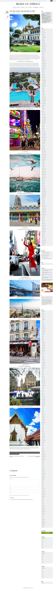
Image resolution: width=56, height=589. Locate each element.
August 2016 (43, 160)
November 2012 (43, 229)
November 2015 (43, 174)
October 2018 (43, 120)
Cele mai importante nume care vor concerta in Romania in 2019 (33, 456)
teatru (45, 21)
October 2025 (43, 311)
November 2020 (43, 82)
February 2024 (43, 317)
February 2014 (43, 206)
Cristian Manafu (25, 151)
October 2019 (43, 102)
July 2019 (43, 106)
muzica (46, 20)
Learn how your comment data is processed (26, 499)
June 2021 (43, 71)
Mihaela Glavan (43, 20)
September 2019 (43, 103)
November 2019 (43, 100)
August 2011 (43, 243)
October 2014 (43, 194)
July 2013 (43, 217)
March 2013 (43, 223)
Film (42, 543)
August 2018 (43, 123)
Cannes (50, 15)
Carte (42, 569)
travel (49, 21)
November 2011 (43, 240)
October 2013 (43, 494)
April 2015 (43, 185)
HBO (42, 17)
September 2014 (43, 477)
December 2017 (43, 417)
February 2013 (43, 225)
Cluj (46, 16)
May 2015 (43, 183)
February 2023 (43, 43)
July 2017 (43, 143)
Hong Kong (27, 452)
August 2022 (43, 51)
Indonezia (30, 452)
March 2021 (43, 357)
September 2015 (43, 177)
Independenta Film (48, 17)
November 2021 (43, 65)
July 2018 (43, 125)
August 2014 (43, 197)
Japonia (37, 452)
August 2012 (43, 514)
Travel (18, 13)
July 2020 (43, 88)
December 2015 (43, 454)
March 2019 (43, 394)
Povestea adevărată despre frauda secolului (46, 258)
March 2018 (43, 131)
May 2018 (43, 128)
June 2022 (43, 54)
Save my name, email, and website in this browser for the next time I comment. (19, 495)
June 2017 (43, 145)
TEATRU (18, 7)
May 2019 (43, 391)
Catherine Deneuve (44, 16)
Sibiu (50, 21)
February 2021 (43, 77)
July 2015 (43, 180)
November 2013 (43, 211)
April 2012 (43, 517)
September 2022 (43, 331)
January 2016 (43, 171)
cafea (48, 15)
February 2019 (43, 114)
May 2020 (43, 91)
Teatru (42, 546)
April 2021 (43, 74)
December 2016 (43, 154)
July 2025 (43, 31)
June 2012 (43, 234)
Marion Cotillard (46, 19)
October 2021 (43, 66)
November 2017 (43, 137)
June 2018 (43, 126)
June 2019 (43, 108)
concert (48, 16)
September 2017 (43, 140)
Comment (11, 478)
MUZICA (23, 7)
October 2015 (43, 457)
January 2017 (43, 434)
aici (36, 58)
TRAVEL (30, 7)
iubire (47, 18)
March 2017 (43, 431)
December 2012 (43, 228)
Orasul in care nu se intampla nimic (46, 252)
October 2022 (43, 48)
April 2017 (43, 148)
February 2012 (43, 237)
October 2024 (43, 314)
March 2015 (43, 186)
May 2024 (43, 34)
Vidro (42, 274)
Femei (48, 16)
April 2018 (43, 129)
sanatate (47, 21)
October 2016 (43, 157)
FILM (26, 7)
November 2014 (43, 474)
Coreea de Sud (21, 452)
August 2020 (43, 86)
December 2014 (43, 191)
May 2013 (43, 220)
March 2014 (43, 205)
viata (46, 22)
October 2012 (43, 231)
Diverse (42, 541)
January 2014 (43, 208)
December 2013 (43, 491)
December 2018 (43, 117)
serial (49, 21)
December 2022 (43, 45)
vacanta (43, 22)
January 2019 (43, 397)
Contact (43, 264)
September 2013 (43, 214)
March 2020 (43, 94)
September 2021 (43, 68)
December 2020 (43, 80)
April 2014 (43, 203)
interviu (43, 18)
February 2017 (43, 151)
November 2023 (43, 37)
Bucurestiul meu (43, 538)
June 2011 (43, 245)
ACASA (14, 7)
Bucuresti (44, 15)
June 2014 (43, 200)
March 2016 (43, 168)
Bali (16, 452)
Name (10, 486)
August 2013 (43, 497)
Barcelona (18, 452)
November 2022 (43, 46)
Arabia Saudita (13, 452)
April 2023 (43, 40)
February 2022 (43, 60)
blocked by (47, 533)
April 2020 (43, 374)
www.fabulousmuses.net (25, 277)
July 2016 (43, 162)
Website (11, 491)
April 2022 (43, 57)
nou (42, 295)
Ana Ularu (46, 14)
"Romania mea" (46, 13)
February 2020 (43, 377)
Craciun (43, 16)
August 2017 (43, 142)
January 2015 (43, 189)
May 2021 (43, 354)
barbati (47, 14)
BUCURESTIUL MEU (36, 7)
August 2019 (43, 105)
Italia (34, 452)
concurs (50, 16)
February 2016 (43, 451)
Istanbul (33, 452)
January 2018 (43, 134)
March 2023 (43, 42)
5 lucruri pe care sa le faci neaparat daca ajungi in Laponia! (17, 456)
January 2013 (43, 226)
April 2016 (43, 166)
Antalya (10, 452)
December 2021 (43, 63)
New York (48, 20)
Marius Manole (50, 19)
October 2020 (43, 83)
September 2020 (43, 85)
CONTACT (41, 7)
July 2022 (43, 334)
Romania (44, 21)
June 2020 (43, 371)
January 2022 (43, 62)
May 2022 (43, 337)
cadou (47, 15)
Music (42, 544)
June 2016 (43, 163)
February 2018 (43, 414)
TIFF (47, 21)
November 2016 (43, 437)
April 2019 (43, 111)
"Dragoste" (43, 13)
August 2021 (43, 351)
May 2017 (43, 146)
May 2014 (43, 202)
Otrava (14, 13)
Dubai (24, 452)
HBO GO (44, 17)
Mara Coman (25, 227)
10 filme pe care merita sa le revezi (45, 255)
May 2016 (43, 165)
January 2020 (43, 97)
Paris (50, 20)
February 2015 (43, 188)
